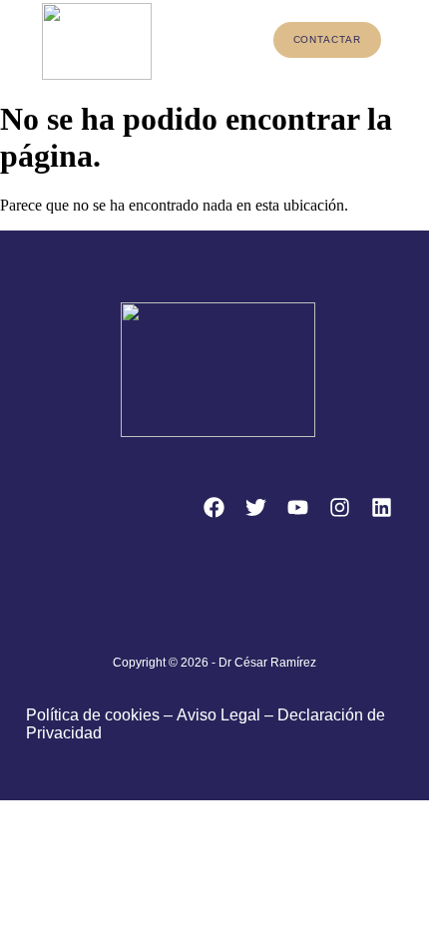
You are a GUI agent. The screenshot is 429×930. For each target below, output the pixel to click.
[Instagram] (339, 508)
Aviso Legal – (227, 714)
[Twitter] (255, 508)
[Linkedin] (381, 508)
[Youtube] (297, 508)
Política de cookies (93, 714)
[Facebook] (213, 508)
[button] (221, 41)
